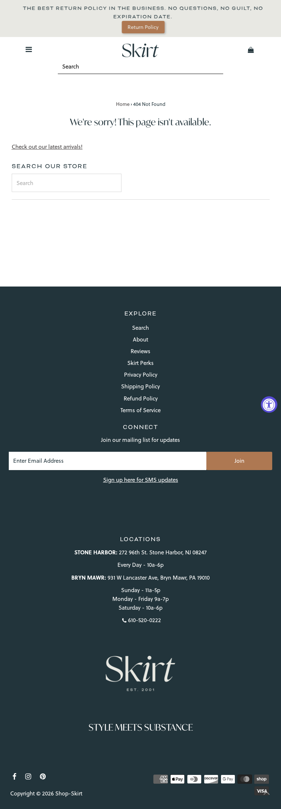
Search (140, 328)
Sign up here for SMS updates (140, 480)
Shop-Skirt (68, 793)
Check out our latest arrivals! (47, 146)
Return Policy (142, 27)
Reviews (140, 351)
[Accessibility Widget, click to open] (269, 404)
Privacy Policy (140, 374)
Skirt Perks (140, 363)
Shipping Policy (140, 386)
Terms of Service (140, 410)
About (140, 339)
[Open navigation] (28, 50)
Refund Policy (141, 398)
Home (123, 104)
